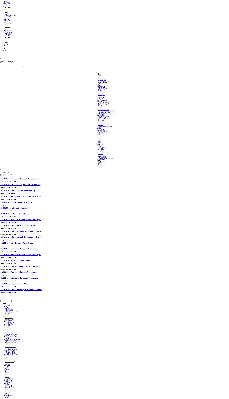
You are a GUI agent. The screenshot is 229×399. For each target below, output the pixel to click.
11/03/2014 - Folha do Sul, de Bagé (14, 208)
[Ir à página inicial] (114, 68)
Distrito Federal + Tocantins (10, 15)
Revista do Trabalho (102, 150)
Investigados (100, 125)
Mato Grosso (7, 20)
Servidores (100, 84)
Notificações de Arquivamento (104, 118)
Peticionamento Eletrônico (103, 100)
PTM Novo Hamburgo (102, 88)
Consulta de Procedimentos (103, 121)
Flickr (99, 137)
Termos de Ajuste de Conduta (103, 116)
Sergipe (6, 36)
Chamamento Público (102, 159)
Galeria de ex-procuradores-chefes (104, 81)
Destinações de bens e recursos (104, 105)
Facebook (100, 136)
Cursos (99, 162)
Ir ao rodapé (5, 4)
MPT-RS (97, 72)
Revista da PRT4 (101, 149)
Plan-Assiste (100, 154)
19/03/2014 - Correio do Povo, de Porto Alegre (19, 266)
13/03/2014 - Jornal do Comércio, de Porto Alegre (20, 220)
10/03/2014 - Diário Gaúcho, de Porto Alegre (18, 190)
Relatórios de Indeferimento (103, 120)
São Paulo (7, 35)
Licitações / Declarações (102, 156)
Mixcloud (100, 140)
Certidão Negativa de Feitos (103, 102)
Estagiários (100, 166)
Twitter (99, 141)
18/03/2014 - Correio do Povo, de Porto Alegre (19, 249)
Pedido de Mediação (102, 101)
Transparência (98, 127)
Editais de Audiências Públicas (104, 112)
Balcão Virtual (101, 98)
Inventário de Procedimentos (103, 122)
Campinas (7, 13)
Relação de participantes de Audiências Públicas (107, 111)
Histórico (100, 75)
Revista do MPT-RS (102, 148)
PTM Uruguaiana (101, 95)
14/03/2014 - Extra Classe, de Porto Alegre (17, 225)
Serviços (97, 96)
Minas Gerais (7, 22)
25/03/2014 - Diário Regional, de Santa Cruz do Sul (21, 290)
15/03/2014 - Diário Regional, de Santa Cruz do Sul (21, 231)
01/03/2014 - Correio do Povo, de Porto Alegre (19, 179)
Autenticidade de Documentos (103, 103)
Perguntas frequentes (102, 80)
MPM (6, 42)
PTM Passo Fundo (101, 89)
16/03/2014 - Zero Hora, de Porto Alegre (16, 243)
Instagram (100, 139)
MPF (6, 38)
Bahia (6, 12)
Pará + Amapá (8, 23)
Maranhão (7, 19)
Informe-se (98, 143)
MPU (4, 6)
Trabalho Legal (101, 134)
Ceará (6, 14)
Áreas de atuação (101, 77)
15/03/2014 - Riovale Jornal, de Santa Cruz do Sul (20, 237)
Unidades (100, 76)
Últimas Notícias (101, 151)
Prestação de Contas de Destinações (105, 126)
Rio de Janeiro (8, 30)
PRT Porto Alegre (101, 86)
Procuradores (100, 83)
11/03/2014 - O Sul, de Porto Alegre (14, 214)
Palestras (99, 163)
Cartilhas (99, 146)
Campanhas (100, 145)
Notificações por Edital (102, 117)
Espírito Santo (8, 16)
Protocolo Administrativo (103, 104)
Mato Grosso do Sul (9, 21)
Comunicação (98, 128)
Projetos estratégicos (102, 78)
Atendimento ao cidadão (102, 131)
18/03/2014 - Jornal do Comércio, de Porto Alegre (20, 255)
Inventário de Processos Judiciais (104, 124)
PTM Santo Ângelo (101, 94)
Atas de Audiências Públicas (103, 110)
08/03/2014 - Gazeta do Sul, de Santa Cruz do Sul (20, 185)
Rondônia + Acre (8, 33)
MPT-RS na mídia (101, 147)
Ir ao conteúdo (5, 1)
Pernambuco (7, 27)
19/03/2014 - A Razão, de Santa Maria (15, 260)
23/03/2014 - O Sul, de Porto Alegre (14, 284)
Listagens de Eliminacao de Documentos (105, 158)
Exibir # (2, 175)
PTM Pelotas (100, 90)
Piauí (6, 29)
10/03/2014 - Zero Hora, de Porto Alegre (16, 202)
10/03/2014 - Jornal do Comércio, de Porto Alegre (20, 196)
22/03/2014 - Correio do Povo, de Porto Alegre (19, 272)
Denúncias (100, 99)
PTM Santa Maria (101, 92)
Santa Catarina (8, 34)
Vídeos (99, 152)
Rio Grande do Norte (9, 31)
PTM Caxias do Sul (102, 87)
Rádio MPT (100, 133)
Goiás (6, 18)
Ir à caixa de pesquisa (7, 3)
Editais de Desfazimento (102, 157)
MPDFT (6, 44)
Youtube (99, 142)
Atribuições (100, 74)
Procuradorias (98, 85)
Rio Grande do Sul (8, 32)
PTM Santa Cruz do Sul (102, 91)
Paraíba (6, 24)
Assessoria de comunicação (103, 130)
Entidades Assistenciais (102, 114)
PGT (6, 8)
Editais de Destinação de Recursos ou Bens (106, 113)
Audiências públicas (102, 161)
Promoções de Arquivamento (103, 119)
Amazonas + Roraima (9, 11)
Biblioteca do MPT (101, 155)
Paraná (6, 26)
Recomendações (101, 115)
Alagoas (6, 9)
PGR (6, 39)
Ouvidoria (100, 106)
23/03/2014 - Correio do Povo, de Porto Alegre (19, 278)
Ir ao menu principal (6, 2)
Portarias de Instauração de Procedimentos (106, 109)
